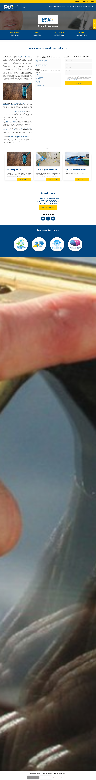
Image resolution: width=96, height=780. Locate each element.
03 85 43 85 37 (59, 34)
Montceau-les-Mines (40, 85)
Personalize (57, 777)
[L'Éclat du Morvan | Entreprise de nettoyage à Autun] (9, 6)
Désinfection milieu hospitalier (42, 65)
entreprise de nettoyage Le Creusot (16, 111)
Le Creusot (22, 40)
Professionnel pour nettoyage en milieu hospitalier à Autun (46, 170)
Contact (92, 1)
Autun (37, 74)
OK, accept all (34, 777)
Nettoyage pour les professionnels (56, 6)
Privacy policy (65, 777)
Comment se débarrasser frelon (42, 64)
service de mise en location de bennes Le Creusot (17, 120)
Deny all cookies (46, 777)
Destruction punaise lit (40, 66)
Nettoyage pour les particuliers (74, 6)
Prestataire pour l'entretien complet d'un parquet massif (17, 170)
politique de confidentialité (73, 79)
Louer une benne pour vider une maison (75, 169)
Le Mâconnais (38, 81)
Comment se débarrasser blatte (42, 62)
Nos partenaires (84, 1)
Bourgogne (38, 75)
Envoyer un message (48, 207)
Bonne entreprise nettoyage (41, 60)
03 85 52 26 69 (14, 34)
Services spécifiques (88, 6)
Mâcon (37, 83)
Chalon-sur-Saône (39, 77)
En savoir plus (23, 179)
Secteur (17, 40)
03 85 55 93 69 (81, 34)
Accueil (77, 1)
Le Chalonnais (38, 78)
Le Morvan (38, 82)
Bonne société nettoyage (40, 61)
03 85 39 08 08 (36, 34)
